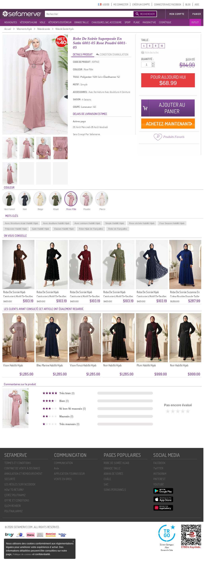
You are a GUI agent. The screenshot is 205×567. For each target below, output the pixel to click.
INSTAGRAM (159, 473)
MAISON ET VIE (149, 22)
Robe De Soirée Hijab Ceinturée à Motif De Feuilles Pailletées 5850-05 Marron (18, 296)
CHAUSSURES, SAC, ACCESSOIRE (107, 22)
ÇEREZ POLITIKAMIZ (15, 495)
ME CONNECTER (120, 4)
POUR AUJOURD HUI (168, 80)
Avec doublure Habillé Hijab (56, 223)
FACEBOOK (159, 463)
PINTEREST (159, 479)
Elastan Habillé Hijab (64, 229)
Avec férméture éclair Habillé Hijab (21, 223)
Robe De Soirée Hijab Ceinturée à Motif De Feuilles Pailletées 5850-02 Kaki (118, 296)
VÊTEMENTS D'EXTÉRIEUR (59, 22)
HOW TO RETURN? (14, 489)
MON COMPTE (176, 14)
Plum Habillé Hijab (146, 365)
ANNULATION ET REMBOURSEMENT (23, 473)
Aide (56, 468)
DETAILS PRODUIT (83, 54)
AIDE (197, 4)
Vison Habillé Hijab (13, 365)
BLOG (187, 4)
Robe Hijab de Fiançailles (91, 229)
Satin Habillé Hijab (40, 229)
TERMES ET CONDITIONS (17, 463)
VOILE (42, 22)
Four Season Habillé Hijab (172, 223)
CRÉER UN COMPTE (141, 4)
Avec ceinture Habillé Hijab (87, 223)
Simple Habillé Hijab (114, 223)
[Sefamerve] (22, 14)
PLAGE (136, 22)
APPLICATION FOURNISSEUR (69, 473)
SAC (106, 484)
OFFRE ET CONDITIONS (16, 500)
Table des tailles (152, 52)
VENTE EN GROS (63, 479)
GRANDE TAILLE (81, 22)
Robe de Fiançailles (117, 229)
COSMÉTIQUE (165, 22)
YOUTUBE (158, 484)
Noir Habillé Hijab (112, 365)
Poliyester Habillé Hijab (16, 229)
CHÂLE (107, 479)
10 (162, 45)
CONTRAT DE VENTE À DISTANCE (22, 468)
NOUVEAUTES (10, 22)
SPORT (128, 22)
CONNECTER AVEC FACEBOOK (167, 4)
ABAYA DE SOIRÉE (113, 473)
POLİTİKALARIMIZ (13, 511)
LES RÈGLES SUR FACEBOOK (19, 484)
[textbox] (88, 14)
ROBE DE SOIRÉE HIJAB (116, 463)
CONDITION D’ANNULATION (114, 54)
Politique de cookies (22, 554)
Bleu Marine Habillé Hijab (50, 365)
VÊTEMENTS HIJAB (28, 22)
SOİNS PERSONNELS (115, 489)
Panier (196, 14)
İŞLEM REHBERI (12, 505)
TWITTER (158, 468)
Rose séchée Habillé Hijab (141, 223)
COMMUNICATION (63, 463)
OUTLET (195, 22)
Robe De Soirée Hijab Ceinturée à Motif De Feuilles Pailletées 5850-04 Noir (51, 296)
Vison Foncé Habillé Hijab (83, 365)
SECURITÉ (9, 479)
